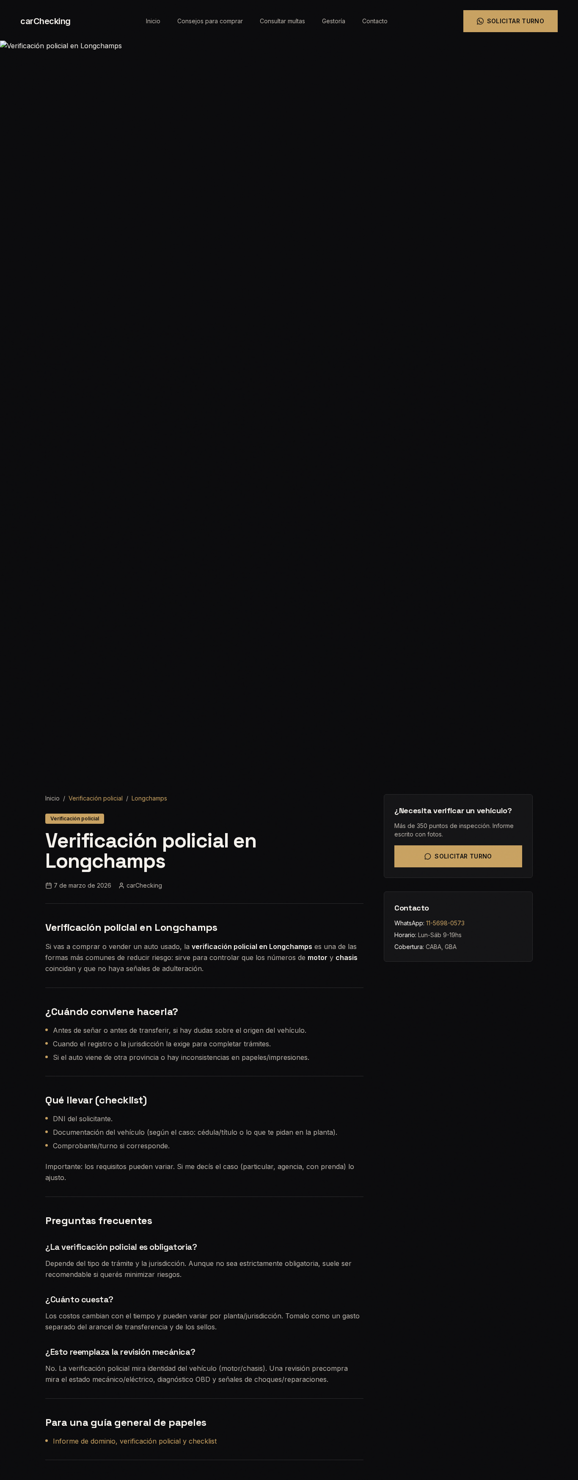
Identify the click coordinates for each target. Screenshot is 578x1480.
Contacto (375, 21)
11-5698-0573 (445, 923)
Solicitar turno (515, 21)
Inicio (153, 21)
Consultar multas (282, 21)
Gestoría (333, 21)
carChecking (45, 21)
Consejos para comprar (210, 21)
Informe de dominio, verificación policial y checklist (135, 1441)
